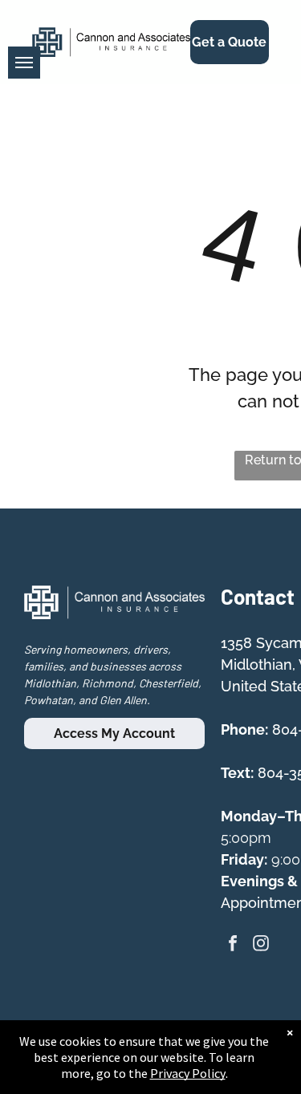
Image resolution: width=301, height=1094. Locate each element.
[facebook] (233, 945)
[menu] (24, 63)
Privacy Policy (188, 1073)
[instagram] (261, 945)
